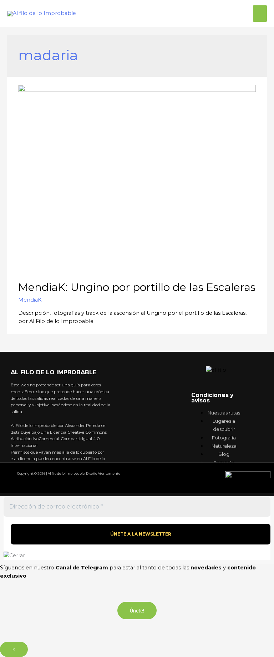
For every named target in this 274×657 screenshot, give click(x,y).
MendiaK (30, 300)
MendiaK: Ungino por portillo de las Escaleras (136, 287)
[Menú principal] (260, 13)
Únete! (137, 610)
